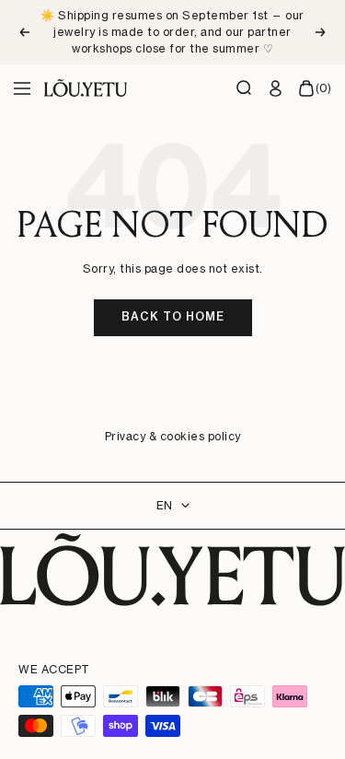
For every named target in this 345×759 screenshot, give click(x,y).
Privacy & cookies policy (173, 436)
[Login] (276, 88)
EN (164, 505)
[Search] (244, 88)
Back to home (172, 316)
